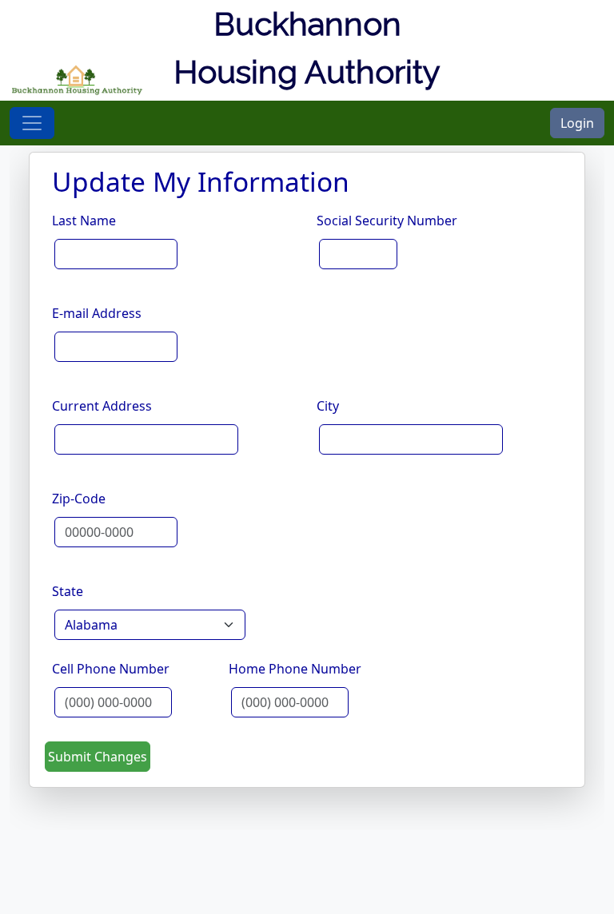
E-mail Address (97, 313)
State (67, 591)
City (328, 406)
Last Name (84, 220)
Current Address (102, 406)
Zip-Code (79, 498)
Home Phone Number (295, 669)
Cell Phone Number (110, 669)
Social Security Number (387, 220)
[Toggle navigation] (32, 123)
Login (577, 123)
